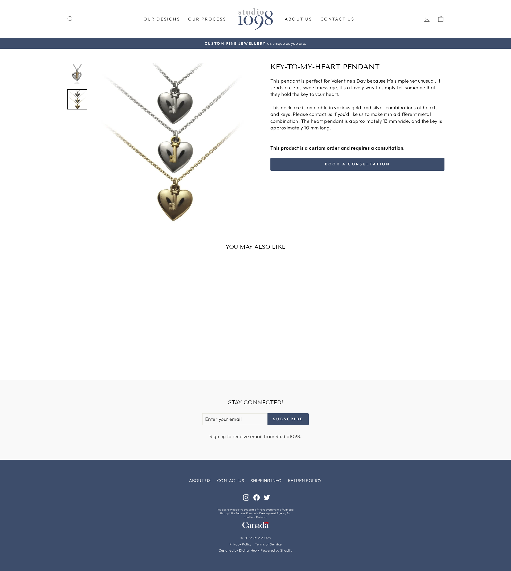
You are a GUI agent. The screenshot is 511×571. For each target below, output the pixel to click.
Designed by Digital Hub (238, 550)
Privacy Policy (240, 544)
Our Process (207, 19)
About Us (298, 19)
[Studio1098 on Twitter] (267, 497)
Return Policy (305, 480)
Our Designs (161, 19)
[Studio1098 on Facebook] (256, 497)
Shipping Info (266, 480)
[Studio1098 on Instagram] (246, 497)
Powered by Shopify (276, 550)
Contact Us (337, 19)
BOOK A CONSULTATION (357, 164)
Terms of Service (268, 544)
